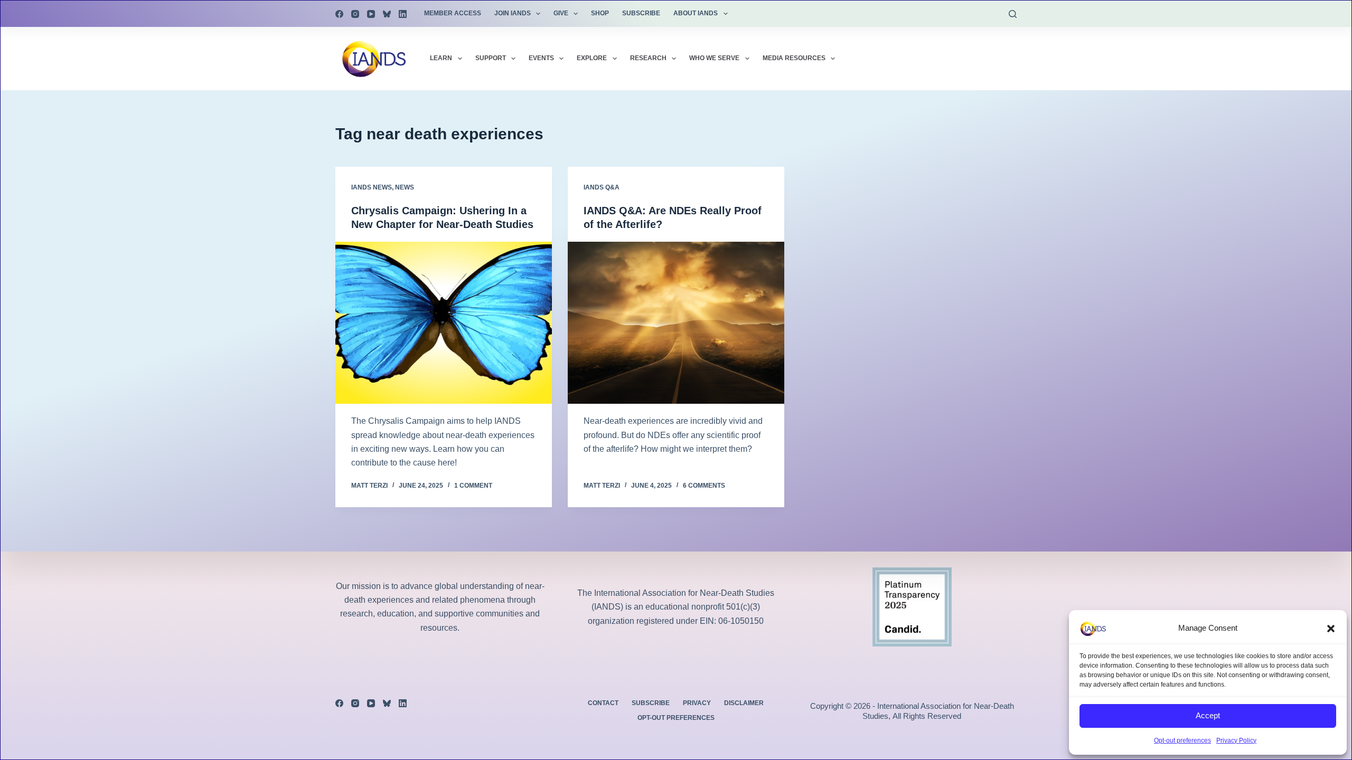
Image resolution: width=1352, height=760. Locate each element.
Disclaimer (744, 703)
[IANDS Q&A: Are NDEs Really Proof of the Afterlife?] (676, 323)
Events (541, 58)
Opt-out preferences (1182, 740)
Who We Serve (714, 58)
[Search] (1013, 14)
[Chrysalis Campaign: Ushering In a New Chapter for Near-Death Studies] (443, 323)
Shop (600, 13)
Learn (441, 58)
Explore (592, 58)
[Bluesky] (387, 14)
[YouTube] (371, 14)
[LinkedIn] (403, 14)
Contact (603, 703)
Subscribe (641, 13)
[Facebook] (339, 14)
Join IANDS (512, 13)
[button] (1331, 628)
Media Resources (794, 58)
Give (560, 13)
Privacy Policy (1236, 740)
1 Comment (473, 485)
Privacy (697, 703)
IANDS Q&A (601, 187)
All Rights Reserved (927, 715)
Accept (1208, 715)
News (404, 187)
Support (490, 58)
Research (648, 58)
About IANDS (695, 13)
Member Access (452, 13)
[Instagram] (355, 14)
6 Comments (704, 485)
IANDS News (371, 187)
